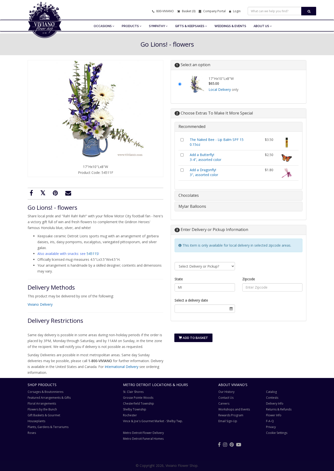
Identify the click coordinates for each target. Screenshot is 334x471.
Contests (272, 398)
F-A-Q (270, 421)
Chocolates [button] (188, 195)
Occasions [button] (103, 26)
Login (236, 11)
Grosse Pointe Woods (138, 398)
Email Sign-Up (227, 421)
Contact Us (226, 398)
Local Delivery (220, 89)
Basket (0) (188, 11)
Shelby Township (134, 409)
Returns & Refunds (278, 409)
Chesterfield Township (138, 403)
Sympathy (157, 26)
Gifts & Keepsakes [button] (190, 26)
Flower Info (273, 415)
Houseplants (36, 421)
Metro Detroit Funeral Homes (143, 439)
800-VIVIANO (165, 11)
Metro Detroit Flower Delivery (143, 433)
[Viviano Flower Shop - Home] (45, 31)
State (179, 279)
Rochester (130, 415)
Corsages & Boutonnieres (45, 392)
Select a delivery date (191, 300)
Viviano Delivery (40, 304)
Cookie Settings (276, 433)
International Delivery (121, 366)
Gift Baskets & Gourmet (44, 415)
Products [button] (131, 26)
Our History (226, 392)
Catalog (271, 392)
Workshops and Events (234, 409)
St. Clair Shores (133, 392)
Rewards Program (230, 415)
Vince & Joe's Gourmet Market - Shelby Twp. (153, 421)
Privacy (271, 427)
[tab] (238, 126)
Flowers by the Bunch (42, 409)
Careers (223, 403)
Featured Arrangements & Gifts (49, 398)
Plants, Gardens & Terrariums (48, 427)
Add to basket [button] (195, 338)
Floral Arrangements (42, 403)
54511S (92, 253)
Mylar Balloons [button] (192, 206)
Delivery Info (274, 403)
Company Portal (214, 11)
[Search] (308, 11)
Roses (32, 433)
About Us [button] (262, 26)
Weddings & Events (230, 26)
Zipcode (248, 279)
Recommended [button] (191, 126)
